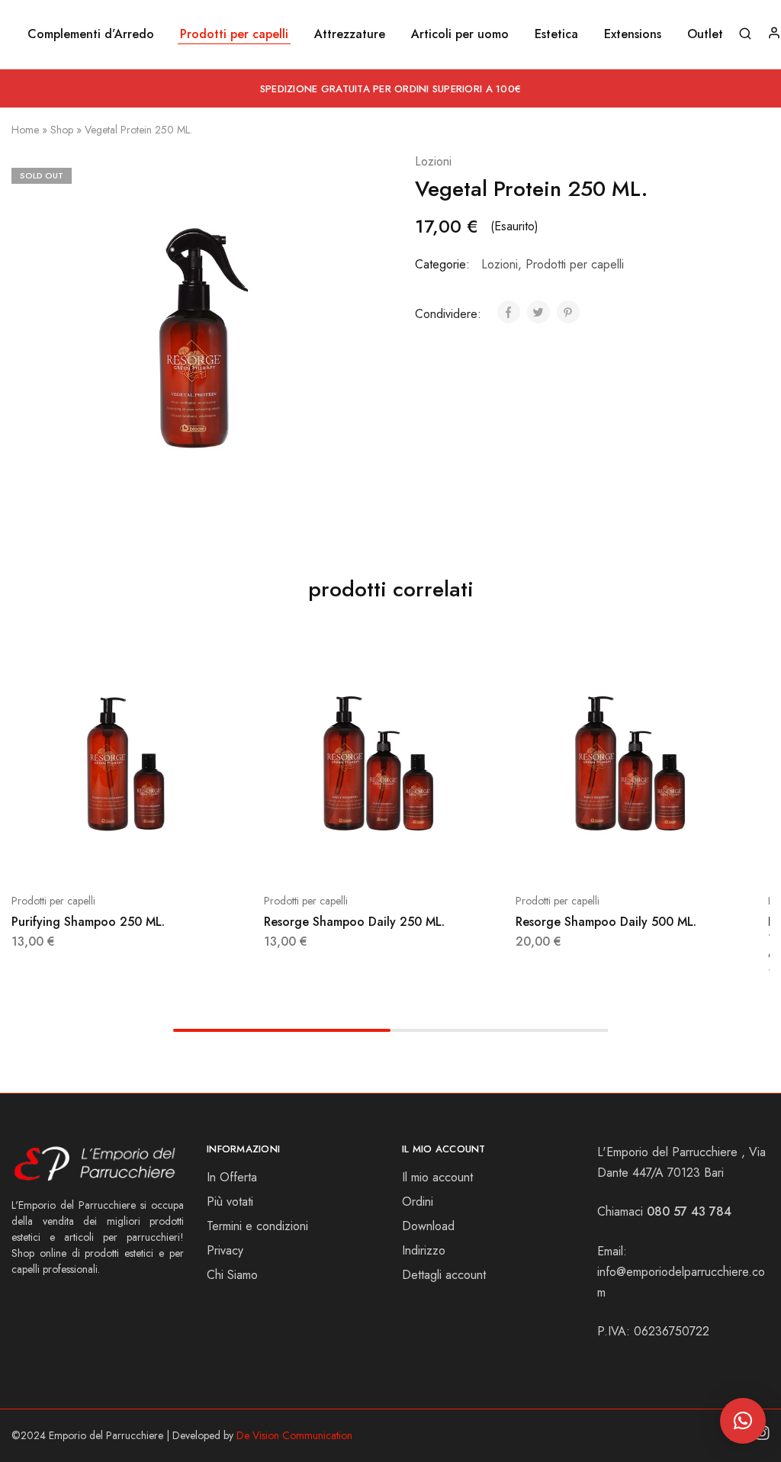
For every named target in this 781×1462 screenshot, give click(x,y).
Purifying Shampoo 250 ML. (88, 921)
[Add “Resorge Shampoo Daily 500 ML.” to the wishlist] (680, 855)
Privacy (225, 1250)
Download (428, 1226)
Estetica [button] (556, 34)
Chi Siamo (232, 1275)
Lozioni (433, 161)
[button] (743, 1421)
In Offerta (232, 1177)
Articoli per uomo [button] (460, 34)
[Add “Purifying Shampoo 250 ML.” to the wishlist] (175, 855)
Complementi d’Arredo (90, 34)
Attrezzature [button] (349, 34)
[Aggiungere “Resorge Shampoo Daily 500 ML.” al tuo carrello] (604, 855)
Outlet (705, 34)
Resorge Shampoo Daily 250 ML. (354, 921)
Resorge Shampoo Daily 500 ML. (606, 921)
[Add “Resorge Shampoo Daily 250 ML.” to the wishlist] (428, 855)
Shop (61, 129)
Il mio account (437, 1177)
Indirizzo (423, 1250)
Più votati (230, 1201)
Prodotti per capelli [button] (234, 34)
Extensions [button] (632, 34)
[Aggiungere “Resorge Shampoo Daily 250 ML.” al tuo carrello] (351, 855)
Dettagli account (444, 1275)
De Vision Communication (294, 1435)
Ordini (417, 1201)
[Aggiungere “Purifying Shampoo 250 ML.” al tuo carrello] (99, 855)
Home (25, 129)
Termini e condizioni (257, 1226)
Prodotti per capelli (574, 264)
